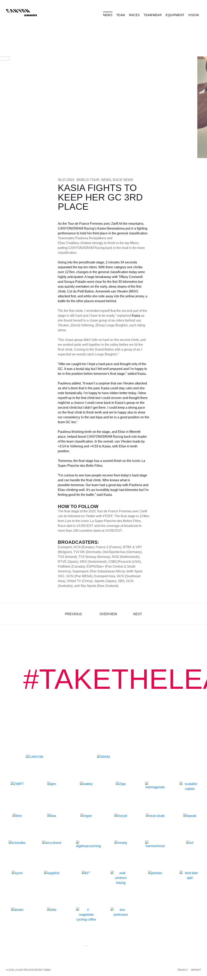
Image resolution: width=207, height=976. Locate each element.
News (106, 180)
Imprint (196, 970)
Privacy (182, 970)
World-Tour (87, 180)
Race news (123, 180)
